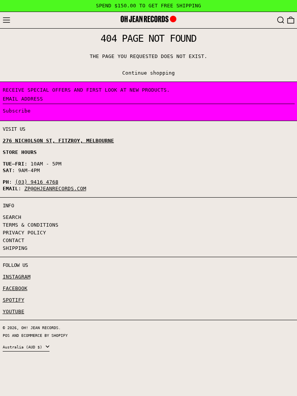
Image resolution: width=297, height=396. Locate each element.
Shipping (15, 248)
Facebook (15, 288)
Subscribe (17, 111)
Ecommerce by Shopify (44, 335)
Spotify (13, 300)
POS (6, 335)
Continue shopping (148, 73)
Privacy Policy (24, 233)
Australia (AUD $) (23, 347)
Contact (13, 240)
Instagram (17, 277)
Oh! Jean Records (39, 327)
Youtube (13, 311)
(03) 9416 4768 (36, 182)
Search (12, 217)
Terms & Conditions (30, 225)
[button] (281, 20)
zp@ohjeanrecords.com (55, 188)
